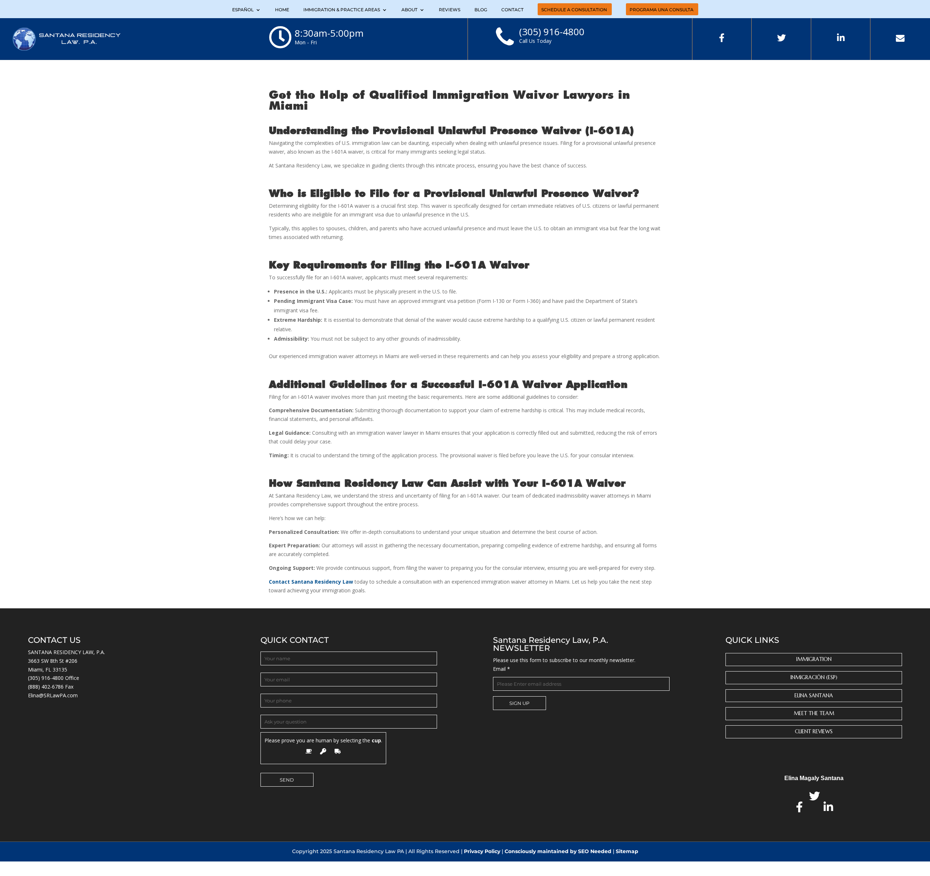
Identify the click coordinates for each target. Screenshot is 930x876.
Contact (512, 10)
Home (282, 10)
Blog (480, 10)
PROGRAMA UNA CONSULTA (662, 10)
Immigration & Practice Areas (341, 10)
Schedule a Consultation (574, 10)
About (409, 10)
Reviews (449, 10)
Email (501, 668)
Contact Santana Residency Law (311, 581)
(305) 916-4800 (46, 677)
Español (243, 10)
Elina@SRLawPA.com (53, 695)
